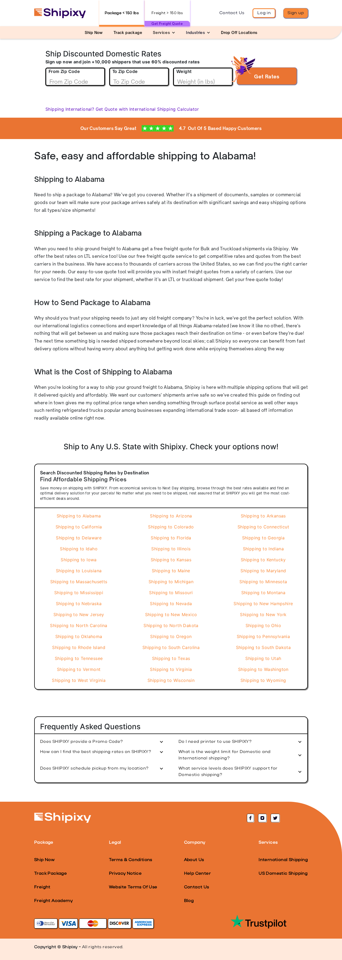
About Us (194, 860)
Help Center (197, 873)
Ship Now (44, 860)
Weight (184, 71)
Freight (42, 887)
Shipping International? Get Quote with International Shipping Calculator (122, 109)
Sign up (295, 13)
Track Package (50, 873)
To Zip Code (125, 71)
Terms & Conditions (130, 860)
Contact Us (231, 13)
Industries (195, 32)
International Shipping (283, 860)
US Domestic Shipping (283, 873)
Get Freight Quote (167, 24)
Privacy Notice (125, 873)
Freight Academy (53, 901)
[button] (164, 32)
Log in (264, 13)
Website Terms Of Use (133, 887)
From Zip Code (64, 71)
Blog (189, 901)
